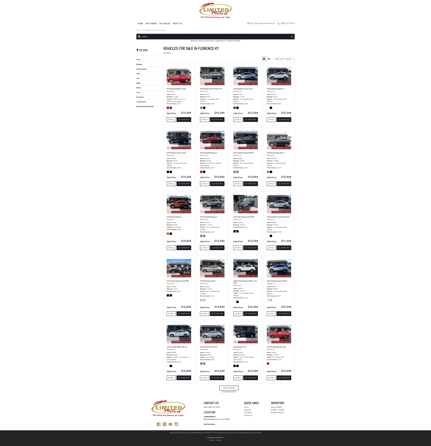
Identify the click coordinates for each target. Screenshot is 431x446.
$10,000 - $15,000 (277, 410)
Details (171, 120)
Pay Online (164, 23)
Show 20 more (229, 388)
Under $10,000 (276, 407)
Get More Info (184, 120)
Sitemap (218, 440)
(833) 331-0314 (214, 407)
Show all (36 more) (229, 392)
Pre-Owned (151, 23)
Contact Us (248, 415)
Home (140, 23)
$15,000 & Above (277, 413)
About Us (177, 23)
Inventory (247, 410)
